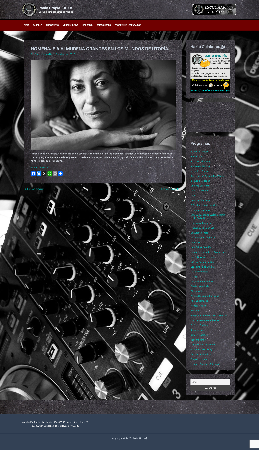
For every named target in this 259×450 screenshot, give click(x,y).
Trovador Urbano (199, 359)
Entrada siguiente (171, 189)
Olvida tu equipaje (199, 286)
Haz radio (87, 25)
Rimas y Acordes (199, 335)
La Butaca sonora (199, 232)
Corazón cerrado (199, 190)
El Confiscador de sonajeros (204, 205)
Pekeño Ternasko (199, 300)
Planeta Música (198, 305)
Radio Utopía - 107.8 (55, 8)
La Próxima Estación (200, 247)
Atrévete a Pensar (199, 171)
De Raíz (194, 195)
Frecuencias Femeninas (202, 227)
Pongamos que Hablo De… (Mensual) (209, 315)
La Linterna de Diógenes (202, 237)
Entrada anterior (34, 189)
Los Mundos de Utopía (202, 266)
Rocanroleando (198, 339)
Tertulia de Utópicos (200, 354)
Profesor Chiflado (199, 325)
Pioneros (194, 310)
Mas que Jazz (197, 276)
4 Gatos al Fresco (199, 151)
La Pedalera (196, 242)
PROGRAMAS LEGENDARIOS (128, 25)
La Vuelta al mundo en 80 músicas (208, 252)
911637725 (73, 425)
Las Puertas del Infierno (202, 262)
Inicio (26, 25)
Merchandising (70, 25)
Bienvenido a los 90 (200, 180)
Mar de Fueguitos (199, 271)
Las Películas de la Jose (202, 257)
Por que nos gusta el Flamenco (206, 320)
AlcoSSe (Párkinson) (200, 161)
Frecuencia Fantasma (201, 223)
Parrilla (37, 25)
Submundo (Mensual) (201, 349)
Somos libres (104, 25)
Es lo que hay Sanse (200, 210)
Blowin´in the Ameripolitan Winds (207, 176)
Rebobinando (197, 330)
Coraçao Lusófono (199, 185)
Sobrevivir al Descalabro (203, 344)
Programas (52, 25)
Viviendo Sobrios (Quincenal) (205, 364)
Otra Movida (196, 291)
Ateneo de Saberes (200, 166)
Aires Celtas (196, 156)
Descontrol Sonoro (200, 200)
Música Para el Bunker (201, 281)
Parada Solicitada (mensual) (204, 296)
